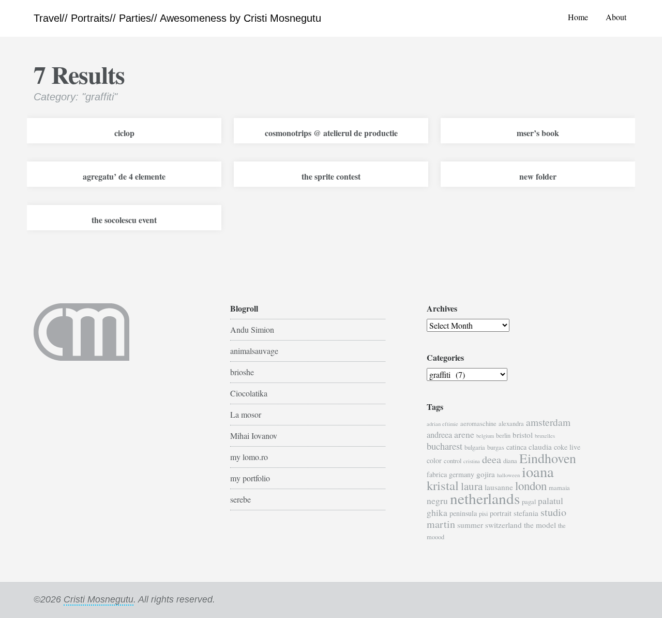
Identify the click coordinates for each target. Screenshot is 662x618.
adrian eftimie (442, 424)
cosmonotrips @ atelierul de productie (331, 133)
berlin (503, 435)
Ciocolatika (248, 393)
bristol (523, 435)
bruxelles (545, 435)
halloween (508, 475)
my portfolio (250, 478)
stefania (526, 513)
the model (540, 525)
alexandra (511, 423)
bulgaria (474, 447)
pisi (483, 513)
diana (510, 461)
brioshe (242, 371)
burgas (495, 447)
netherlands (485, 498)
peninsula (463, 513)
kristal (443, 485)
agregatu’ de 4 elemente (124, 176)
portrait (500, 513)
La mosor (245, 414)
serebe (240, 499)
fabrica (437, 474)
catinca (516, 447)
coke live (567, 447)
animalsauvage (254, 350)
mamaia (559, 487)
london (531, 485)
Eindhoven (547, 458)
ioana (538, 471)
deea (491, 459)
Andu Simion (252, 329)
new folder (537, 176)
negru (437, 500)
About (616, 16)
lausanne (499, 487)
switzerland (503, 525)
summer (470, 525)
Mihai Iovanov (253, 435)
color (434, 460)
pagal (529, 501)
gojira (485, 474)
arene (464, 434)
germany (461, 474)
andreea (439, 434)
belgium (485, 435)
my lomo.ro (249, 456)
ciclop (124, 133)
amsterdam (548, 422)
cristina (471, 461)
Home (578, 16)
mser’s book (538, 133)
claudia (540, 447)
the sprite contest (331, 176)
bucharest (444, 445)
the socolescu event (124, 220)
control (452, 461)
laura (472, 486)
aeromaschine (478, 423)
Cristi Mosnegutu (98, 599)
